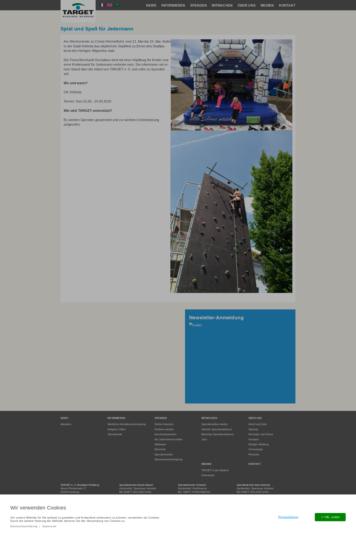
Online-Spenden (164, 424)
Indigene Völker (117, 429)
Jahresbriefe (115, 434)
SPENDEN (198, 5)
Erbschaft (160, 449)
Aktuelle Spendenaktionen (216, 429)
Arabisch (117, 5)
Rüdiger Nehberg (258, 444)
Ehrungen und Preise (260, 434)
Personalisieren (288, 517)
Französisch (102, 5)
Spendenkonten (164, 454)
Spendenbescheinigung (168, 459)
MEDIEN (267, 5)
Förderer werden (164, 429)
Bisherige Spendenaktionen (217, 434)
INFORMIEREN (173, 5)
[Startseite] (78, 11)
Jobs (204, 439)
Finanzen (253, 454)
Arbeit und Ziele (257, 424)
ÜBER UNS (247, 5)
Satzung (253, 429)
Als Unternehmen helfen (169, 439)
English (109, 5)
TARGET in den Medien (215, 470)
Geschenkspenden (165, 434)
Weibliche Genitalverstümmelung (127, 424)
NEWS (151, 5)
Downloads (208, 475)
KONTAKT (287, 5)
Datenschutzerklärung (23, 526)
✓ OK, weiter (330, 517)
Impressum (49, 526)
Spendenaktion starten (214, 424)
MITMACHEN (222, 5)
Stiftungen (160, 444)
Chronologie (255, 449)
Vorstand (253, 439)
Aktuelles (66, 424)
